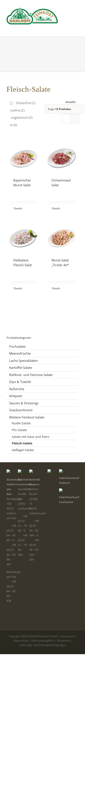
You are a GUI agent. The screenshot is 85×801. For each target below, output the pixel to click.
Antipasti (15, 396)
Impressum (67, 636)
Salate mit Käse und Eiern (30, 437)
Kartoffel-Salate (20, 367)
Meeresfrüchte (20, 353)
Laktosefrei (14, 110)
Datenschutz (20, 640)
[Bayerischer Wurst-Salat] (23, 156)
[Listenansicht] (75, 118)
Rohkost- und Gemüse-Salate (31, 375)
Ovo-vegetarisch (18, 117)
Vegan (10, 125)
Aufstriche (16, 389)
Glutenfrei (25, 103)
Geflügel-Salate (23, 450)
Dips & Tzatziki (20, 381)
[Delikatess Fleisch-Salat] (23, 235)
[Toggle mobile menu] (76, 26)
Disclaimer (63, 640)
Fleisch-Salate (22, 443)
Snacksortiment (20, 410)
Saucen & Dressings (24, 403)
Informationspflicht (42, 640)
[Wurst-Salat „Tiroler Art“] (61, 235)
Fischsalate (17, 346)
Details (18, 208)
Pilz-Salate (19, 430)
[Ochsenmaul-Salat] (61, 156)
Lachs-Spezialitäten (23, 360)
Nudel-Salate (21, 423)
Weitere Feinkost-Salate (26, 417)
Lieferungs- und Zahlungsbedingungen (42, 645)
